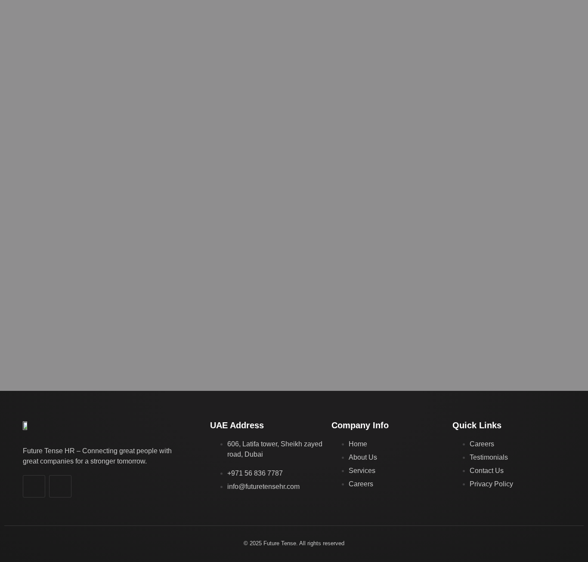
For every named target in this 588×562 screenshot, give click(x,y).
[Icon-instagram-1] (60, 486)
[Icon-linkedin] (34, 486)
